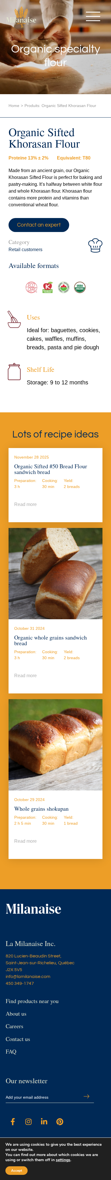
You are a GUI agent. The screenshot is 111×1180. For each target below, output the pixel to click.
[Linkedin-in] (44, 1121)
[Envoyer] (86, 1096)
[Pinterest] (60, 1121)
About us (16, 1013)
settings (63, 1160)
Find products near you (32, 1001)
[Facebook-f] (13, 1121)
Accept (16, 1170)
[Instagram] (28, 1121)
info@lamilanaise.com (28, 976)
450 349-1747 (20, 983)
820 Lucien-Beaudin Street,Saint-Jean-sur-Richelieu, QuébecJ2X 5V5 (40, 963)
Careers (14, 1026)
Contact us (18, 1039)
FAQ (11, 1051)
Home (14, 105)
